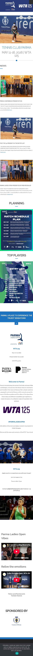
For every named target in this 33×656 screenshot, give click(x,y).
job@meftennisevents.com (15, 489)
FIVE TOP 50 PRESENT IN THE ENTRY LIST (12, 143)
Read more (9, 110)
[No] (31, 649)
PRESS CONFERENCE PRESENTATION (11, 101)
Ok (17, 653)
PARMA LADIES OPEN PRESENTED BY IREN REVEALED (15, 185)
